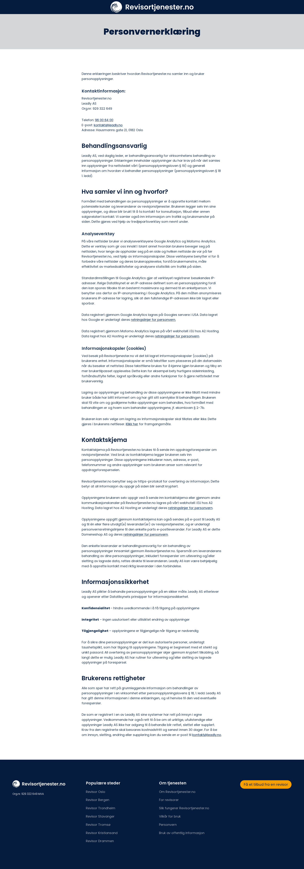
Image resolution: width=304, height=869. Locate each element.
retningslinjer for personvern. (153, 319)
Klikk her (132, 424)
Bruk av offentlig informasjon (181, 833)
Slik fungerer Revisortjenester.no (184, 808)
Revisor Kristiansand (102, 833)
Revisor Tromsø (98, 824)
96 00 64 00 (104, 120)
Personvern (168, 824)
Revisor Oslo (95, 792)
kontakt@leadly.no (108, 125)
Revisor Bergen (97, 800)
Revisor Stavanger (100, 816)
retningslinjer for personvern (177, 336)
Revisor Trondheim (100, 808)
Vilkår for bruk (170, 816)
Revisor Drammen (100, 841)
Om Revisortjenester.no (177, 792)
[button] (266, 784)
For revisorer (169, 800)
